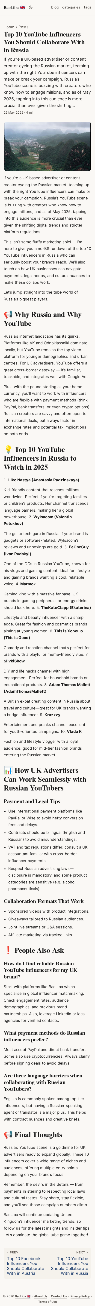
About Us (40, 1296)
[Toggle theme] (30, 7)
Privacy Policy (80, 1296)
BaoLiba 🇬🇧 (14, 7)
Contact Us (59, 1296)
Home (9, 27)
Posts (23, 27)
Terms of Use (47, 1301)
